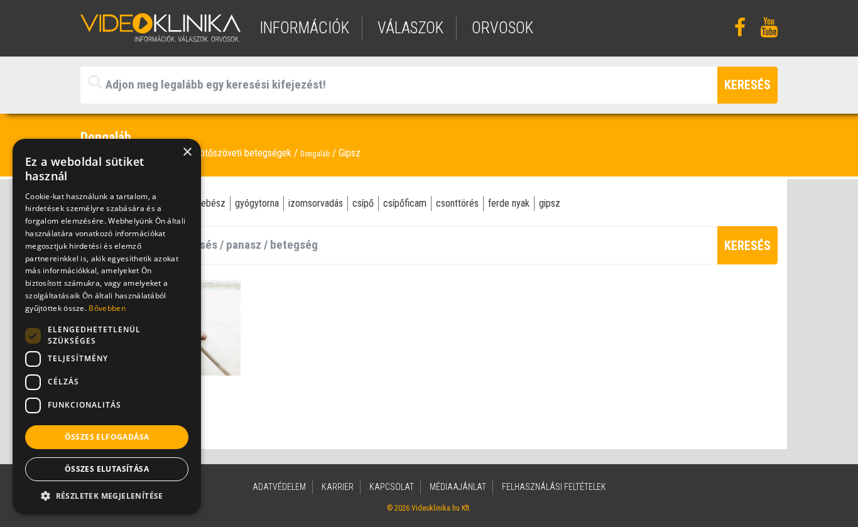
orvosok (502, 28)
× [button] (187, 152)
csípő (363, 203)
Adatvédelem (279, 487)
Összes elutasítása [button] (107, 469)
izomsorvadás (315, 203)
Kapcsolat (391, 487)
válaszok (410, 28)
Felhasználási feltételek (554, 487)
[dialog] (107, 326)
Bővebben (107, 308)
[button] (106, 495)
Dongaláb (315, 153)
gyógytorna (257, 203)
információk (304, 28)
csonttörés (457, 203)
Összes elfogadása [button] (107, 437)
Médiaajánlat (458, 487)
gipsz (549, 203)
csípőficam (404, 203)
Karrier (338, 487)
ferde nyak (508, 203)
